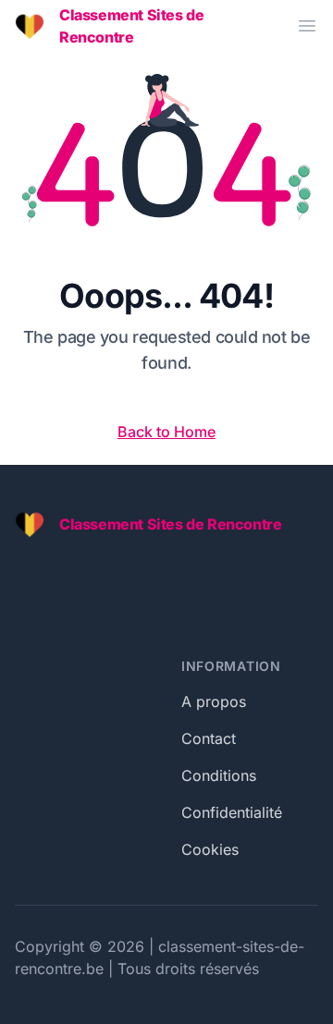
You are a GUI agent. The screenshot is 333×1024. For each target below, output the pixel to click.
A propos (213, 701)
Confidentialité (231, 812)
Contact (208, 738)
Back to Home (166, 431)
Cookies (210, 849)
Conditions (218, 775)
